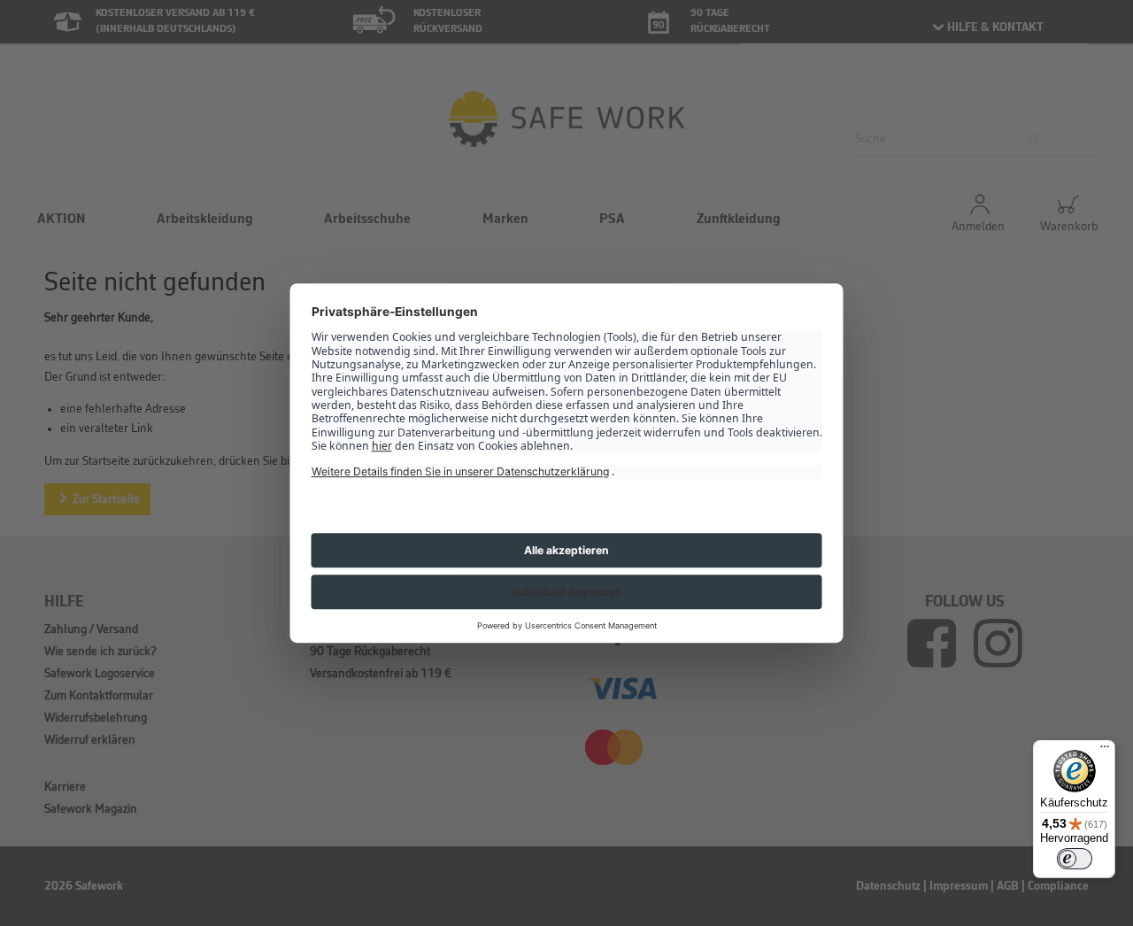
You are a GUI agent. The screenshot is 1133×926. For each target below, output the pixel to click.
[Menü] (1104, 750)
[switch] (1074, 858)
